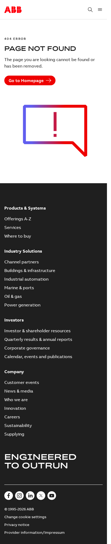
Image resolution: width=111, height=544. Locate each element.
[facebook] (8, 495)
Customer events (21, 382)
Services (12, 227)
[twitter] (41, 495)
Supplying (14, 434)
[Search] (90, 9)
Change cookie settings (25, 516)
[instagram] (19, 495)
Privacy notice (16, 524)
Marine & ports (19, 287)
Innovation (15, 408)
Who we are (16, 399)
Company (14, 371)
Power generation (22, 305)
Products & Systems (25, 208)
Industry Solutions (23, 251)
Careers (12, 416)
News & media (18, 391)
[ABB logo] (13, 9)
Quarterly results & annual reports (38, 339)
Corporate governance (27, 348)
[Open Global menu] (100, 9)
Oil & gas (13, 296)
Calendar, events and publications (38, 356)
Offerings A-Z (17, 218)
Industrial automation (26, 279)
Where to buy (17, 236)
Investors (14, 320)
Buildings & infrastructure (29, 270)
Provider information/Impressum (34, 532)
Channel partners (21, 261)
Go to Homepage (26, 80)
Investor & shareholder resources (37, 330)
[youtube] (51, 495)
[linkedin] (30, 495)
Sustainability (18, 425)
